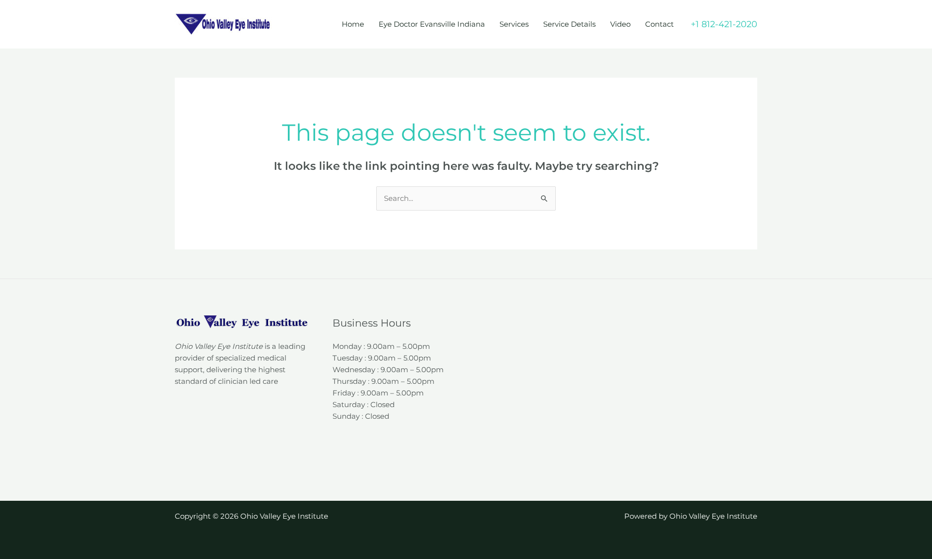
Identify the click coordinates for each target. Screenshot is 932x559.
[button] (724, 24)
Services (514, 24)
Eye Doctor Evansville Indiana (432, 24)
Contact (659, 24)
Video (620, 24)
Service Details (569, 24)
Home (353, 24)
